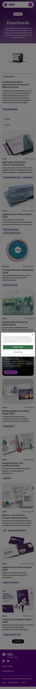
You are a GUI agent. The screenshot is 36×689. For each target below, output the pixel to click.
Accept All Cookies (18, 347)
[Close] (32, 335)
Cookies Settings (18, 352)
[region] (18, 344)
